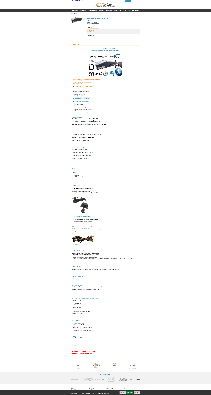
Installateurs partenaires (109, 388)
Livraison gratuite (91, 388)
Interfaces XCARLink (117, 10)
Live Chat (124, 387)
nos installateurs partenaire (97, 231)
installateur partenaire (95, 253)
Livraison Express (91, 389)
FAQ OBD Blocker (73, 389)
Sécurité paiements (91, 387)
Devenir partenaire (108, 389)
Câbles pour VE (101, 10)
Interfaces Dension (126, 10)
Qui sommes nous (108, 387)
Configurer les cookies (126, 389)
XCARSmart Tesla (109, 10)
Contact (72, 388)
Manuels (124, 388)
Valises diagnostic (75, 10)
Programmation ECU (83, 10)
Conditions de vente (74, 387)
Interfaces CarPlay (135, 10)
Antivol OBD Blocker (93, 10)
